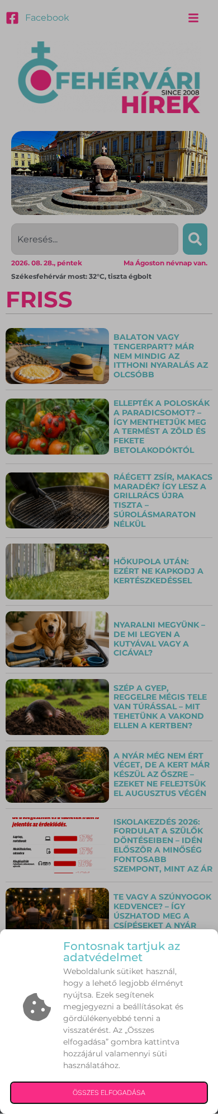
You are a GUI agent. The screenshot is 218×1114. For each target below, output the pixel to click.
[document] (109, 557)
